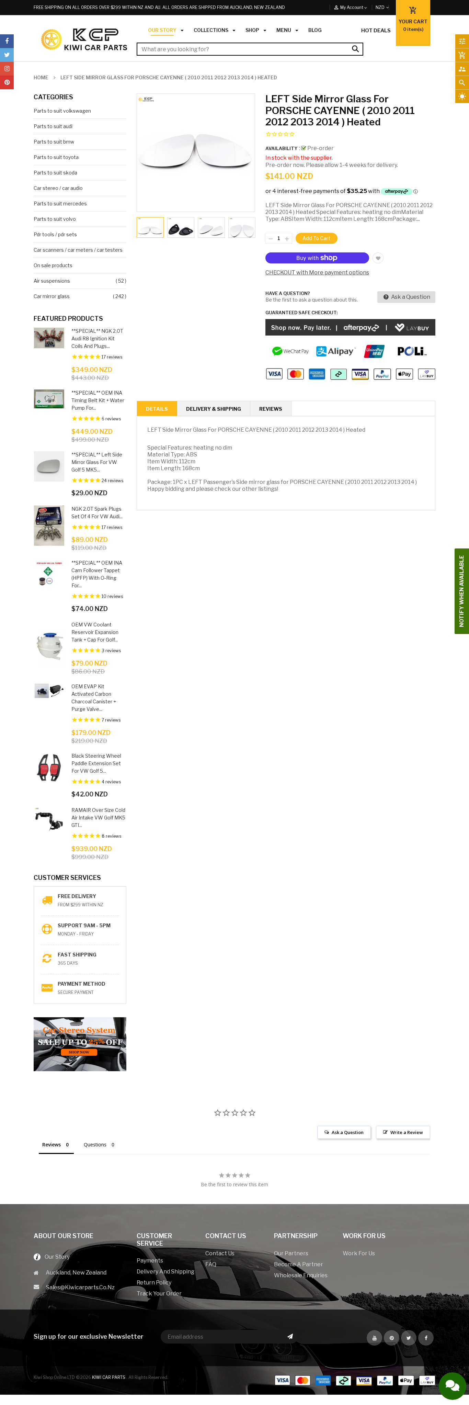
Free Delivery (77, 896)
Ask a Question (410, 297)
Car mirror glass (52, 296)
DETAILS (157, 409)
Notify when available (461, 591)
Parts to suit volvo (55, 219)
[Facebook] (7, 41)
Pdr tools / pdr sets (55, 234)
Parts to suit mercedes (60, 203)
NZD (388, 7)
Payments (150, 1260)
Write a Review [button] (406, 1132)
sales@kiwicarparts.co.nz (80, 1287)
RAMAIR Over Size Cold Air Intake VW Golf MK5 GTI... (98, 817)
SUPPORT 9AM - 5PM (84, 925)
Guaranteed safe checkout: (301, 312)
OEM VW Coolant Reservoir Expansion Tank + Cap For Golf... (94, 632)
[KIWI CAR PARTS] (354, 1380)
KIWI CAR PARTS (109, 1377)
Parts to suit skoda (55, 172)
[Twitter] (7, 55)
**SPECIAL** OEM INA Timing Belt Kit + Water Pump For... (97, 400)
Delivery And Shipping (165, 1271)
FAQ (210, 1264)
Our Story (55, 1257)
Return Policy (154, 1282)
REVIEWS (270, 409)
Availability (281, 148)
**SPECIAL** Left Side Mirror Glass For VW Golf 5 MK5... (96, 462)
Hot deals (376, 30)
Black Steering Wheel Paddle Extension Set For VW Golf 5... (96, 763)
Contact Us (220, 1253)
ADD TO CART (311, 1393)
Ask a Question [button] (348, 1132)
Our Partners (291, 1253)
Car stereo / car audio (58, 188)
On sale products (53, 265)
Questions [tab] (95, 1144)
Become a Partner (298, 1264)
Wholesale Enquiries (301, 1275)
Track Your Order (159, 1293)
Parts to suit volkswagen (62, 111)
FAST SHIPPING (77, 955)
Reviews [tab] (51, 1144)
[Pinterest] (7, 82)
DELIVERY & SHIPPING (213, 409)
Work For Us (359, 1253)
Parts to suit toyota (56, 157)
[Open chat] (452, 1386)
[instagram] (7, 69)
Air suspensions (52, 281)
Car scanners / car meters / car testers (78, 250)
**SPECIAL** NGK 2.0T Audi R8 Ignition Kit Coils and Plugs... (97, 338)
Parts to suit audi (53, 126)
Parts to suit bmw (54, 142)
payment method (81, 984)
